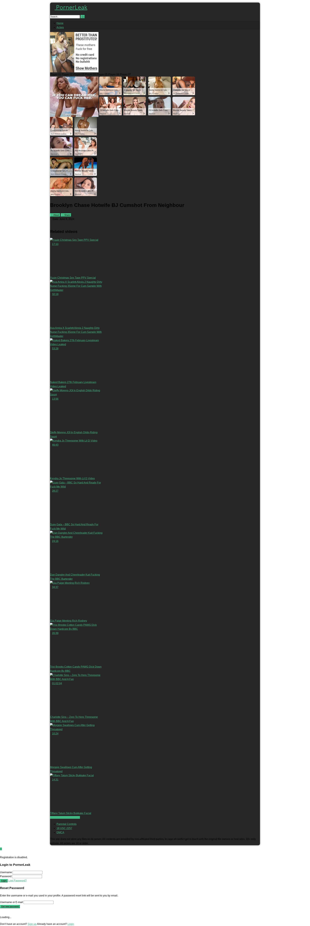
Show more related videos (65, 817)
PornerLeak (71, 7)
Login (3, 880)
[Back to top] (1, 849)
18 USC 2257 (64, 828)
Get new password (10, 906)
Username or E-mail (11, 902)
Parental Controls (67, 824)
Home (60, 23)
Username (6, 872)
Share (67, 215)
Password (5, 876)
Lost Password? (17, 880)
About (56, 215)
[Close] (1, 853)
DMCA (60, 832)
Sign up (32, 924)
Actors (60, 27)
